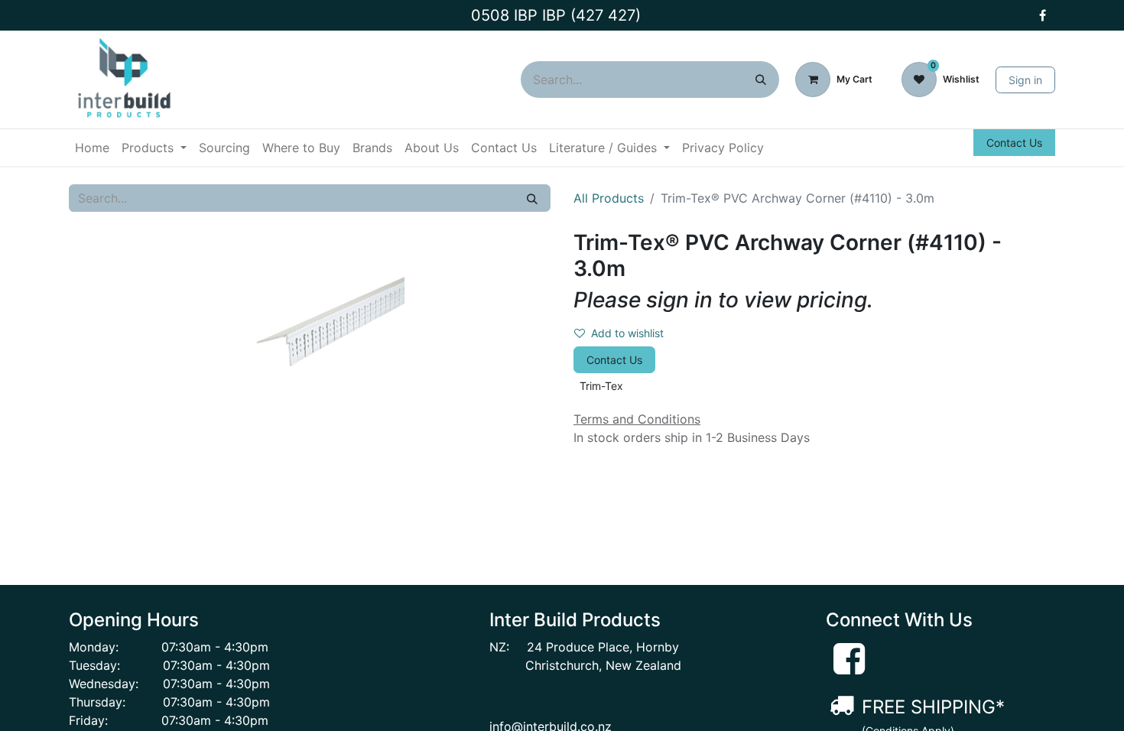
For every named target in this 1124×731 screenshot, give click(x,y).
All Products (608, 198)
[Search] (760, 79)
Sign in (1025, 79)
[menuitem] (92, 147)
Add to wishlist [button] (627, 333)
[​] (1042, 15)
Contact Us (1014, 142)
